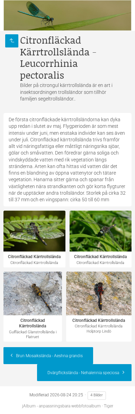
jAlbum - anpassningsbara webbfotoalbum (61, 406)
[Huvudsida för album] (67, 15)
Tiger (108, 406)
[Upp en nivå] (11, 40)
